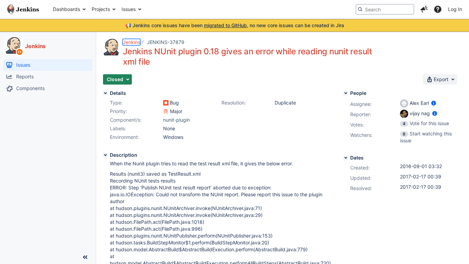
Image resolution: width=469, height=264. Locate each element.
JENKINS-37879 (165, 42)
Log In (455, 9)
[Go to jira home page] (23, 9)
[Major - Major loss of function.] (166, 111)
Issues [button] (129, 9)
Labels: (118, 128)
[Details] (105, 93)
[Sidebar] (85, 257)
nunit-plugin (176, 120)
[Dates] (345, 157)
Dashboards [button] (66, 9)
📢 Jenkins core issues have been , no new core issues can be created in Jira (234, 25)
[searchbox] (385, 9)
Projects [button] (101, 9)
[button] (424, 9)
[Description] (105, 155)
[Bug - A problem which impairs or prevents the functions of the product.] (166, 103)
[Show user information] (433, 103)
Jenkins (131, 42)
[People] (345, 93)
